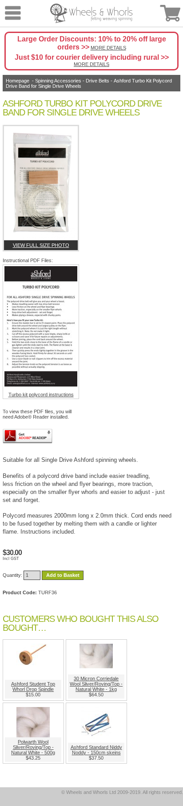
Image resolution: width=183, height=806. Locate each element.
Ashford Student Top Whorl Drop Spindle (33, 686)
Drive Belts (97, 80)
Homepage (17, 80)
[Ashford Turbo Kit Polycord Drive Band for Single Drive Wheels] (41, 183)
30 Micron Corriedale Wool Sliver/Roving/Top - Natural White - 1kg (96, 684)
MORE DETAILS (108, 47)
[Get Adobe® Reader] (27, 436)
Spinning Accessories (58, 80)
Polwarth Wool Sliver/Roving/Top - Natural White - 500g (33, 747)
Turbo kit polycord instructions (41, 394)
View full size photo (41, 245)
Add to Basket (63, 575)
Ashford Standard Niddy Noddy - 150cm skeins (96, 749)
